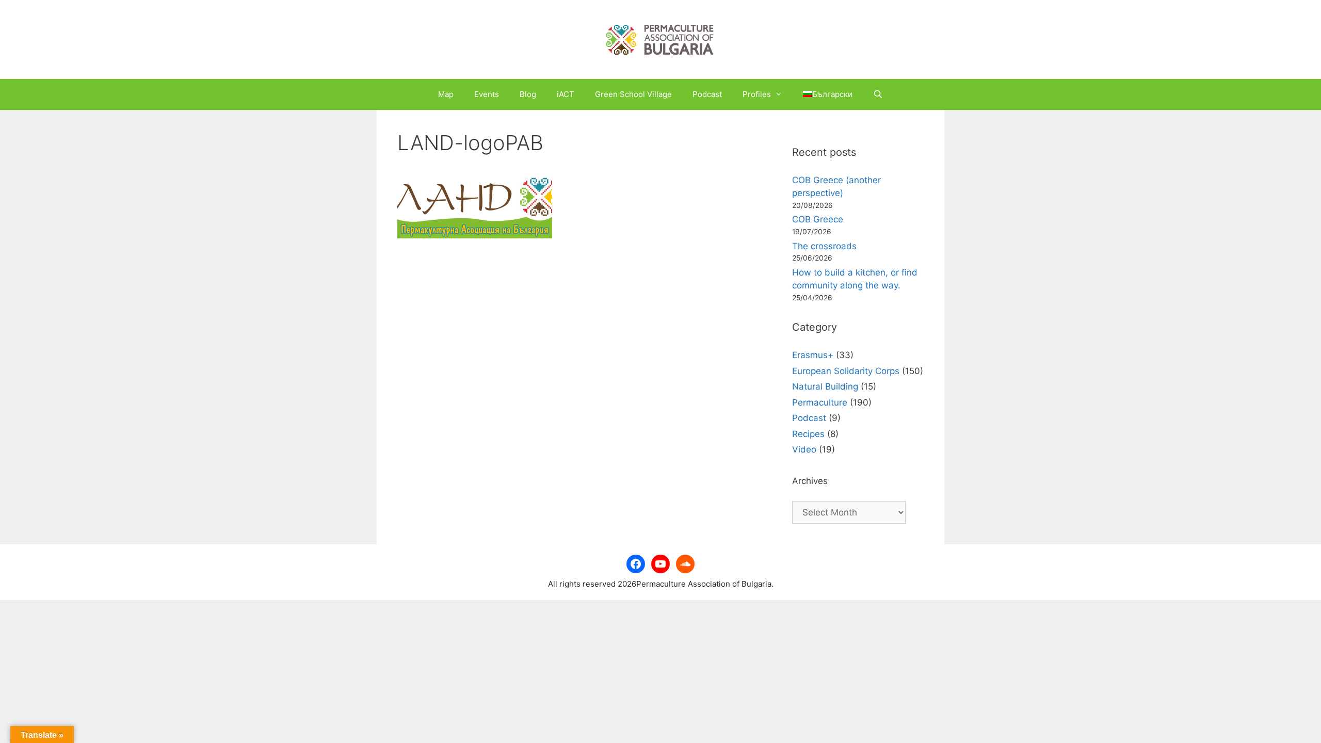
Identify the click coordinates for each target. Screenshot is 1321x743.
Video (804, 449)
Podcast (707, 94)
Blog (528, 94)
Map (446, 94)
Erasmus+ (812, 355)
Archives (810, 481)
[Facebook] (635, 564)
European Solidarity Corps (845, 371)
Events (486, 94)
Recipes (808, 434)
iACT (565, 94)
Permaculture (819, 402)
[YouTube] (660, 564)
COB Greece (817, 219)
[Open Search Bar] (878, 94)
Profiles (757, 94)
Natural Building (825, 386)
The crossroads (824, 246)
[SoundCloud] (685, 564)
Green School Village (633, 94)
